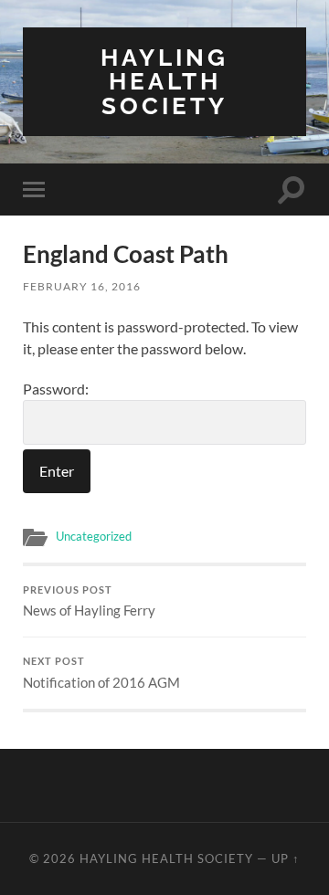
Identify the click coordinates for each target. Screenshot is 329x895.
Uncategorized (94, 536)
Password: (56, 388)
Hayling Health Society (164, 81)
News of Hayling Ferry (89, 601)
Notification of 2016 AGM (101, 673)
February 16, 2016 (82, 286)
